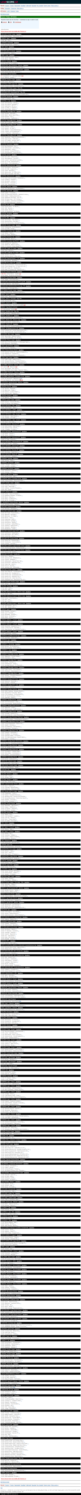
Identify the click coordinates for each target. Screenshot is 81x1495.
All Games (3, 11)
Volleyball (28, 5)
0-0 (16, 309)
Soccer (2, 5)
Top (1, 1488)
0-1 (21, 378)
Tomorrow (13, 8)
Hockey (7, 5)
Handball (23, 5)
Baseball (34, 5)
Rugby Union (47, 5)
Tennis (12, 5)
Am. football (40, 5)
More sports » (55, 5)
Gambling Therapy (16, 1491)
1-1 (20, 273)
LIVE (8, 11)
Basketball (17, 5)
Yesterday (7, 8)
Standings (18, 34)
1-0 (22, 380)
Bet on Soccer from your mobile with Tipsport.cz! (13, 31)
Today (2, 8)
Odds (17, 11)
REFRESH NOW (5, 14)
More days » (20, 8)
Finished (13, 11)
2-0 (22, 76)
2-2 (24, 305)
